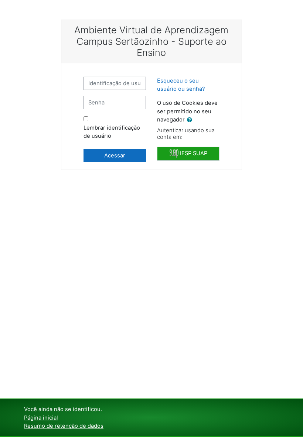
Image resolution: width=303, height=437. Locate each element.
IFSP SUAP (192, 153)
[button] (191, 120)
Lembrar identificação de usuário (112, 131)
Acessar (114, 155)
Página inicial (41, 417)
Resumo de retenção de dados (63, 426)
